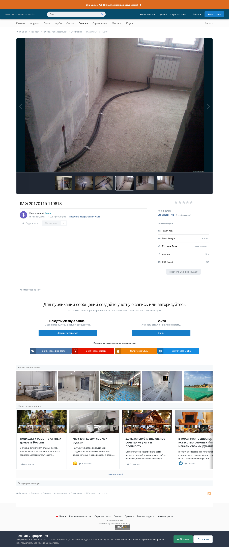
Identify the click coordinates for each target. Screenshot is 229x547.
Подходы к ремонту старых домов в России (40, 440)
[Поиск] (102, 14)
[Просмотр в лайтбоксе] (114, 105)
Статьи (70, 23)
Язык (62, 516)
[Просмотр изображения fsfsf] (78, 386)
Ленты (208, 23)
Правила (163, 14)
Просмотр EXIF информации (183, 271)
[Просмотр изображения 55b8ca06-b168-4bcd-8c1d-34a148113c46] (162, 386)
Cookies (118, 516)
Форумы (34, 23)
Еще (128, 23)
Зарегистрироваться (68, 332)
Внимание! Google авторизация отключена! (112, 4)
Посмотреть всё (114, 473)
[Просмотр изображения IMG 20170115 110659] (104, 183)
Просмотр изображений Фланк (84, 216)
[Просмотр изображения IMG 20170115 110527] (166, 183)
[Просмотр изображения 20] (120, 386)
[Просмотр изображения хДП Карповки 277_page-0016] (36, 386)
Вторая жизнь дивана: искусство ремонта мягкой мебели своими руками (198, 442)
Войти (196, 14)
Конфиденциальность (80, 516)
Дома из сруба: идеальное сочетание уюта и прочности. (145, 442)
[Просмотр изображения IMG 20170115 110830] (64, 183)
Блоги (47, 23)
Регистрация (214, 14)
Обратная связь (178, 14)
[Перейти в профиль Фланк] (23, 214)
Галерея (83, 23)
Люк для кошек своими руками (90, 440)
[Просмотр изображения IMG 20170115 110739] (84, 183)
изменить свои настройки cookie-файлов (143, 539)
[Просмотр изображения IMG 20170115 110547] (145, 183)
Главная (20, 23)
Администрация (165, 516)
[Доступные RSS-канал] (209, 493)
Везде (91, 14)
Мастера (117, 23)
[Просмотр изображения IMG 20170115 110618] (125, 183)
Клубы (58, 23)
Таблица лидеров (145, 516)
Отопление (166, 214)
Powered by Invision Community (114, 523)
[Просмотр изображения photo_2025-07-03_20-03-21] (204, 386)
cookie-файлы (40, 539)
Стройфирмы (100, 23)
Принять (184, 539)
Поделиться (31, 223)
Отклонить (203, 539)
